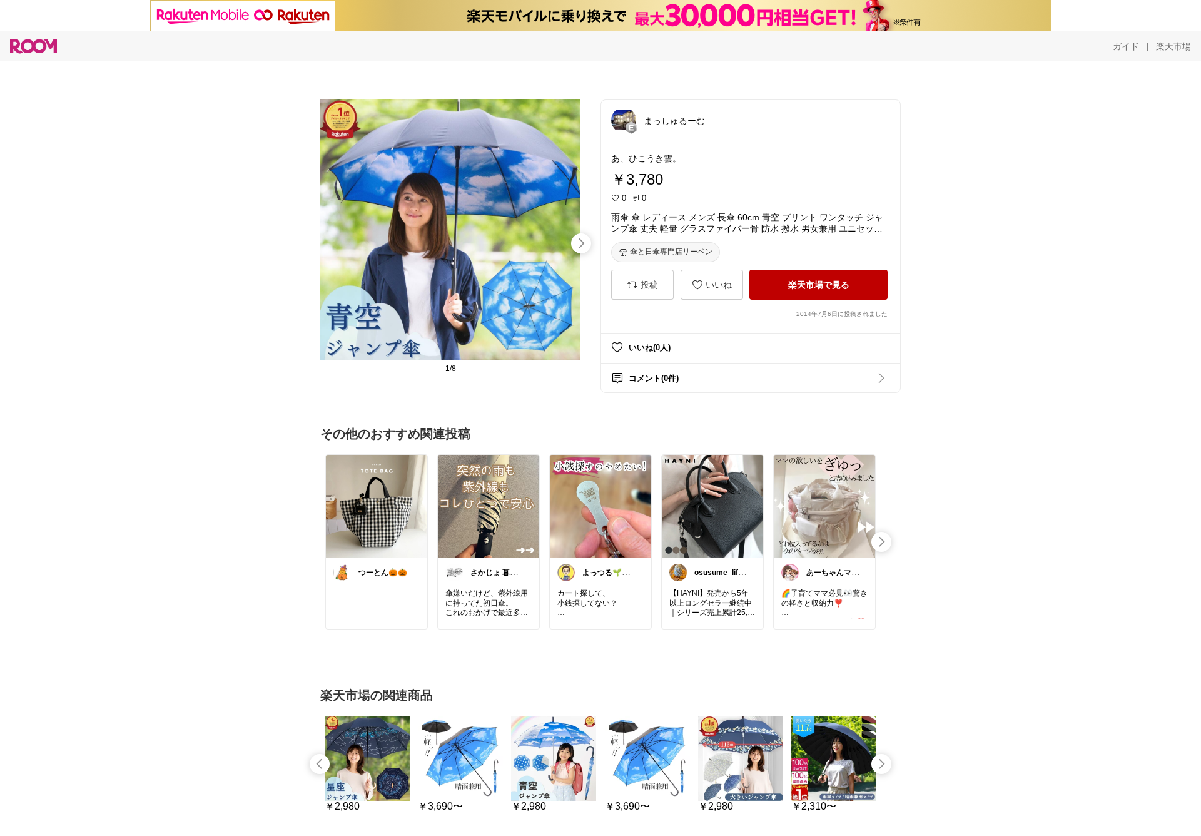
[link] (376, 505)
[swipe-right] (581, 243)
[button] (623, 120)
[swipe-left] (320, 764)
